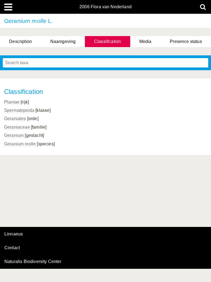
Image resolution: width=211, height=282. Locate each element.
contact (12, 247)
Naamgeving (63, 41)
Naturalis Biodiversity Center (33, 261)
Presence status (186, 41)
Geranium (14, 135)
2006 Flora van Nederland (105, 7)
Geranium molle (20, 144)
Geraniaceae (17, 127)
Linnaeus (13, 234)
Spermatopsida (19, 110)
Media (145, 41)
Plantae (12, 102)
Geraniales (15, 118)
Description (20, 41)
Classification (107, 41)
